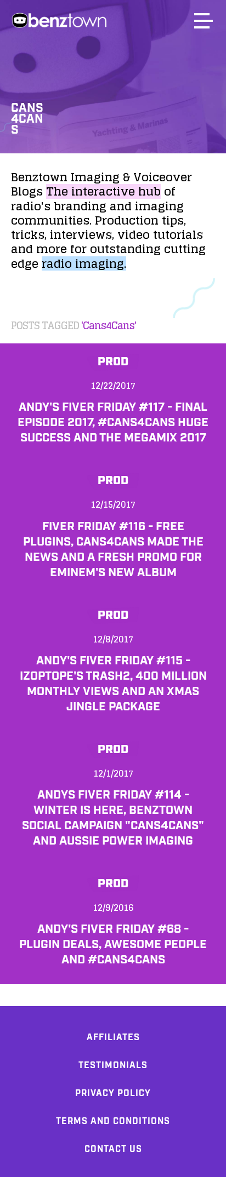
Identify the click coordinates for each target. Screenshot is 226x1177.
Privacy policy (113, 1093)
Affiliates (113, 1037)
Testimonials (113, 1065)
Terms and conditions (113, 1121)
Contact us (113, 1149)
